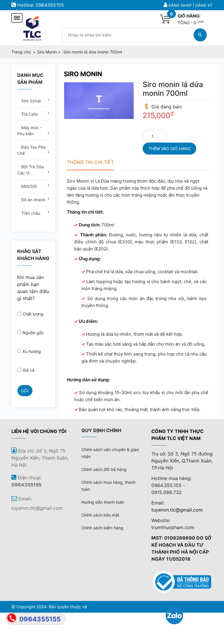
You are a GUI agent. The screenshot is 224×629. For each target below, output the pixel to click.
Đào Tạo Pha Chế (31, 150)
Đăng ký (204, 5)
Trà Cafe (29, 114)
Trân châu (30, 213)
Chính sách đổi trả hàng (104, 469)
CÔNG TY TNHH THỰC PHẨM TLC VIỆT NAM (177, 434)
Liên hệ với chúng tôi (38, 431)
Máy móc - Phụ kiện (29, 130)
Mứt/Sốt (28, 186)
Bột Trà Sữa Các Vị (30, 169)
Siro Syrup (30, 100)
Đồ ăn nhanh (32, 199)
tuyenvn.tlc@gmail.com (177, 510)
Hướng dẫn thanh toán (102, 502)
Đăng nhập (180, 5)
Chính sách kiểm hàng (102, 527)
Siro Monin (83, 74)
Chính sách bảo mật (100, 514)
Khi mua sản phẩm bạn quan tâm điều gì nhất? (33, 287)
